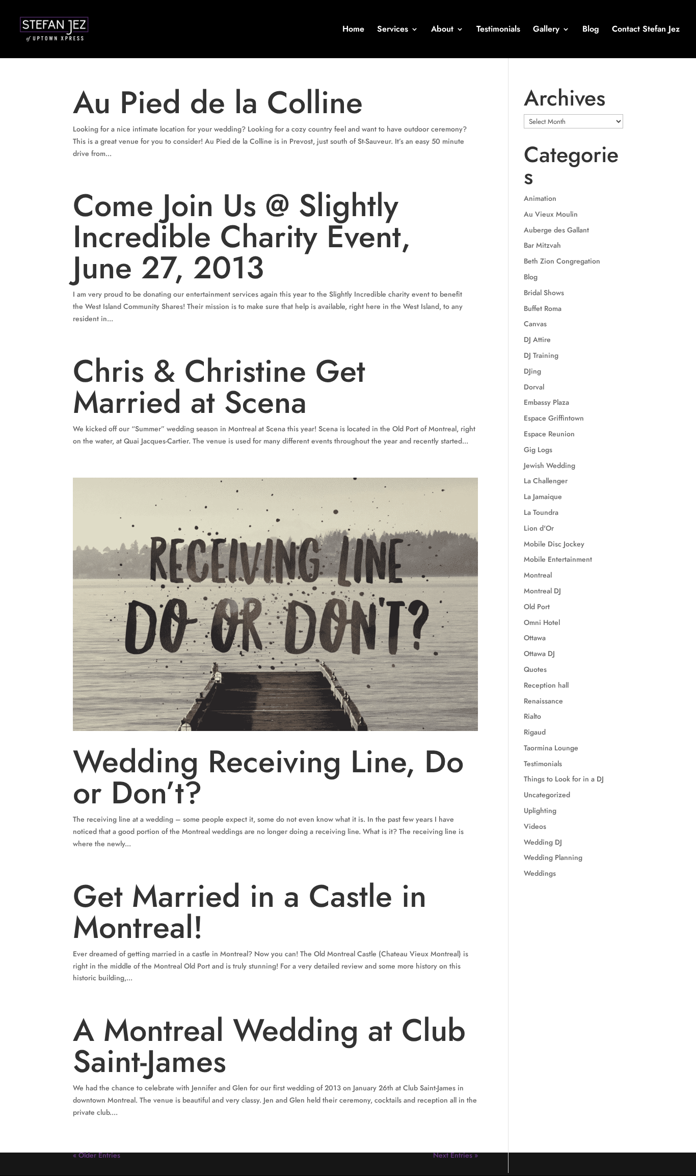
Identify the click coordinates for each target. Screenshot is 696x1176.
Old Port (537, 607)
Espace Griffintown (554, 418)
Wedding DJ (543, 842)
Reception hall (546, 685)
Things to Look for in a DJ (564, 779)
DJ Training (541, 355)
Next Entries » (455, 1155)
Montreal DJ (542, 591)
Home (353, 30)
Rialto (532, 716)
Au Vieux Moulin (551, 214)
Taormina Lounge (551, 748)
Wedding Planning (553, 857)
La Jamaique (543, 496)
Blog (590, 30)
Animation (540, 198)
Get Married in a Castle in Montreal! (249, 912)
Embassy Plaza (546, 402)
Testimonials (498, 30)
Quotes (535, 669)
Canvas (535, 324)
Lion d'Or (539, 528)
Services (392, 30)
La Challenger (546, 481)
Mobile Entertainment (558, 559)
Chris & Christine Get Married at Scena (219, 387)
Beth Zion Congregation (562, 261)
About (442, 30)
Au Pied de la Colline (218, 102)
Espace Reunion (549, 434)
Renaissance (543, 701)
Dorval (534, 387)
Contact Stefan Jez (646, 30)
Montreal (538, 575)
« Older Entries (96, 1155)
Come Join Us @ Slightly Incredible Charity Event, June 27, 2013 (242, 236)
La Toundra (541, 512)
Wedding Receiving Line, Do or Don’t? (268, 777)
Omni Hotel (542, 622)
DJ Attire (537, 339)
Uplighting (540, 810)
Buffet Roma (542, 308)
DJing (532, 371)
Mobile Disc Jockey (554, 544)
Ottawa (535, 638)
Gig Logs (538, 450)
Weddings (540, 873)
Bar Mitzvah (542, 245)
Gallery (546, 30)
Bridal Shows (544, 293)
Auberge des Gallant (556, 230)
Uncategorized (547, 795)
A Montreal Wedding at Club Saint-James (269, 1046)
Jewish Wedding (549, 465)
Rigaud (535, 732)
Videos (535, 826)
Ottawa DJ (539, 653)
